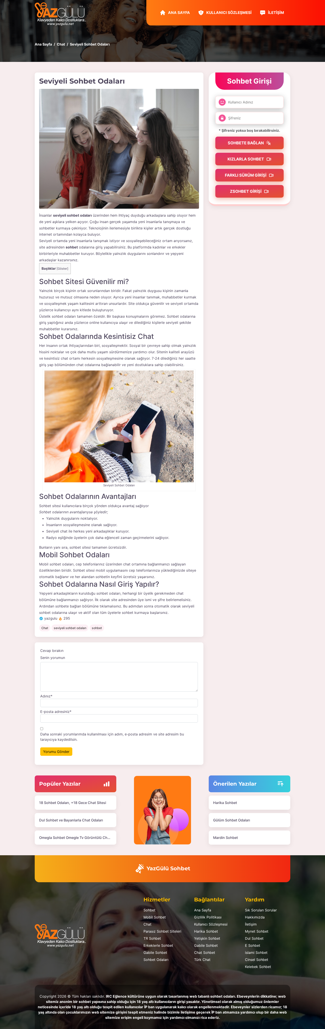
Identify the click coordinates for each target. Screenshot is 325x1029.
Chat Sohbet (204, 952)
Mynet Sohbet (256, 931)
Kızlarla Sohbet (246, 159)
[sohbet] (62, 13)
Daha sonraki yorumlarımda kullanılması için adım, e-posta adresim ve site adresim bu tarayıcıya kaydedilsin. (112, 737)
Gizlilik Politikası (208, 917)
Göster (62, 268)
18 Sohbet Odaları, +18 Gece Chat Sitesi (72, 802)
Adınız (46, 696)
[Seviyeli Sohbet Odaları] (119, 149)
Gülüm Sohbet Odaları (231, 820)
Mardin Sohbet (225, 837)
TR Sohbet (152, 938)
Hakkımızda (255, 917)
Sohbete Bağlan (246, 143)
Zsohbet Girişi (246, 191)
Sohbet (149, 910)
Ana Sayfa (178, 12)
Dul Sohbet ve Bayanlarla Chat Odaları (71, 820)
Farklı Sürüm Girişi (246, 175)
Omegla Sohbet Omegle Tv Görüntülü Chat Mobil (80, 837)
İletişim (275, 12)
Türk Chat (202, 959)
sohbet (97, 628)
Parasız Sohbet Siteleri (162, 931)
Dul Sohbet (254, 938)
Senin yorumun (52, 657)
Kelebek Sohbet (258, 966)
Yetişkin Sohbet (207, 938)
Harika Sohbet (225, 802)
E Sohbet (252, 945)
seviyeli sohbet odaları (70, 628)
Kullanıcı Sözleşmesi (228, 12)
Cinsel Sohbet (256, 959)
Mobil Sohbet (154, 917)
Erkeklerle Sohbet (158, 945)
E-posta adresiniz (55, 711)
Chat (44, 628)
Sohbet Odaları (155, 959)
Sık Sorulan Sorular (261, 910)
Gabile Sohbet (155, 952)
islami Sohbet (256, 952)
